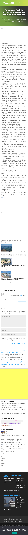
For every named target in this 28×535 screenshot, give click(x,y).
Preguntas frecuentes (16, 521)
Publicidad (4, 212)
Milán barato (16, 421)
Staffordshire (4, 423)
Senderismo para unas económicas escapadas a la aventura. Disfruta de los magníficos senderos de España (13, 409)
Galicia (10, 19)
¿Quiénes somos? (17, 518)
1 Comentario (19, 21)
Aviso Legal (8, 518)
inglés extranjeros (5, 421)
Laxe (12, 421)
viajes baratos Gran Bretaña (14, 423)
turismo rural (8, 21)
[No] (26, 530)
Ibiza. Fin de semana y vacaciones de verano (20, 480)
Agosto (3, 18)
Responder (22, 302)
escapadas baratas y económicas (13, 18)
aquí (24, 364)
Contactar (7, 519)
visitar (21, 295)
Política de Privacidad (16, 519)
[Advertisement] (14, 228)
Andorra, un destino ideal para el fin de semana (12, 439)
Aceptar (14, 532)
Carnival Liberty (19, 497)
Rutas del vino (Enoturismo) (19, 19)
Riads (22, 421)
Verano (13, 21)
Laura (2, 407)
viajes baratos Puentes (6, 425)
